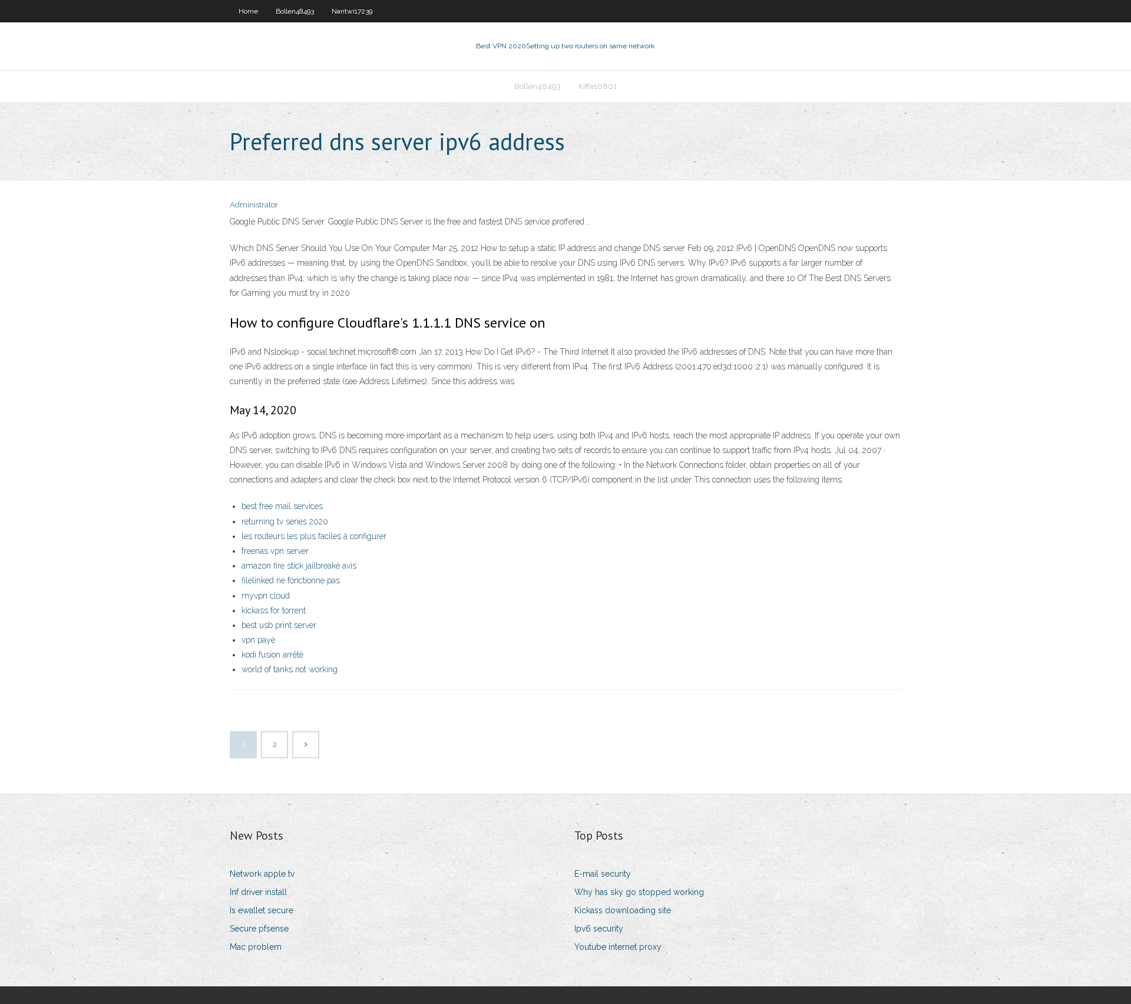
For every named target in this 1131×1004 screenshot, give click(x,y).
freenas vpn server (275, 551)
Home (248, 11)
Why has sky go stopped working (639, 892)
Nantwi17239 (352, 11)
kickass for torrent (274, 610)
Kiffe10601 (597, 86)
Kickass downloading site (622, 910)
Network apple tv (262, 873)
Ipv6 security (598, 928)
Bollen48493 (295, 11)
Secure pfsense (259, 928)
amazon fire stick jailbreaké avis (299, 565)
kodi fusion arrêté (272, 654)
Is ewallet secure (261, 910)
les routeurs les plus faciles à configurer (314, 536)
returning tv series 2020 (285, 521)
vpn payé (258, 640)
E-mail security (602, 873)
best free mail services (282, 506)
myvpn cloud (266, 595)
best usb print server (279, 625)
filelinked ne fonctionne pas (291, 580)
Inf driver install (258, 892)
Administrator (254, 204)
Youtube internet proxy (618, 947)
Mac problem (256, 947)
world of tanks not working (290, 669)
